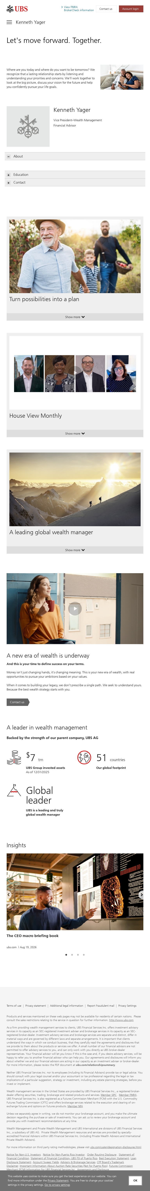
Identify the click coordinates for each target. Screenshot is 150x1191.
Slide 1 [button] (66, 955)
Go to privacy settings (57, 1185)
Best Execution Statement (114, 1158)
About (18, 156)
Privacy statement (35, 1005)
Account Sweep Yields (46, 1162)
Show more (75, 318)
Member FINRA (128, 1095)
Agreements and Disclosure (93, 1169)
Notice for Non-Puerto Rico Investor (64, 1154)
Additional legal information (66, 1005)
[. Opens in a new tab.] (17, 9)
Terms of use (14, 1005)
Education (20, 174)
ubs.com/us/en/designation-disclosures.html (115, 1147)
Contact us (105, 9)
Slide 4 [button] (84, 955)
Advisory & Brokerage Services (77, 1162)
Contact (19, 182)
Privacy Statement (58, 1180)
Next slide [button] (138, 895)
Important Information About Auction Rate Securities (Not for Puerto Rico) (64, 1166)
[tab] (66, 955)
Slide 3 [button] (78, 955)
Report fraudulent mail (100, 1005)
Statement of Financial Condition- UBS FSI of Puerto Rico (64, 1158)
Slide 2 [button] (72, 955)
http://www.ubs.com (121, 1020)
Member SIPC (109, 1095)
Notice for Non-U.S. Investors (24, 1154)
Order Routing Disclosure (101, 1154)
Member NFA (75, 1106)
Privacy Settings (127, 1005)
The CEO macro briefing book (33, 936)
